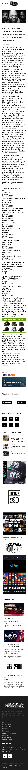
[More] (14, 375)
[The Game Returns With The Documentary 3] (6, 453)
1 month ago (19, 644)
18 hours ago (14, 435)
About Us (5, 735)
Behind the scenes (7, 26)
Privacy (5, 767)
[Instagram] (6, 375)
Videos (5, 729)
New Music (6, 727)
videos (9, 618)
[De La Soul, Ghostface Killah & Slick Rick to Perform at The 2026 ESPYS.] (14, 636)
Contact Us (6, 737)
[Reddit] (11, 375)
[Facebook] (9, 375)
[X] (3, 375)
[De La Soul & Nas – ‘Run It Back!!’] (14, 609)
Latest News (7, 724)
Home (4, 722)
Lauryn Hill (17, 394)
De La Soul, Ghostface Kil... (12, 646)
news (13, 26)
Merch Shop (7, 740)
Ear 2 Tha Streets (9, 733)
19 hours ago (14, 444)
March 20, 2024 (6, 44)
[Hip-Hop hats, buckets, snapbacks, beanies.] (14, 325)
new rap (6, 618)
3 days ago (14, 618)
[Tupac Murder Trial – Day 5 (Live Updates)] (6, 446)
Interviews (6, 731)
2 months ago (19, 675)
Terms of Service (14, 765)
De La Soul (9, 394)
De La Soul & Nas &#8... (11, 621)
